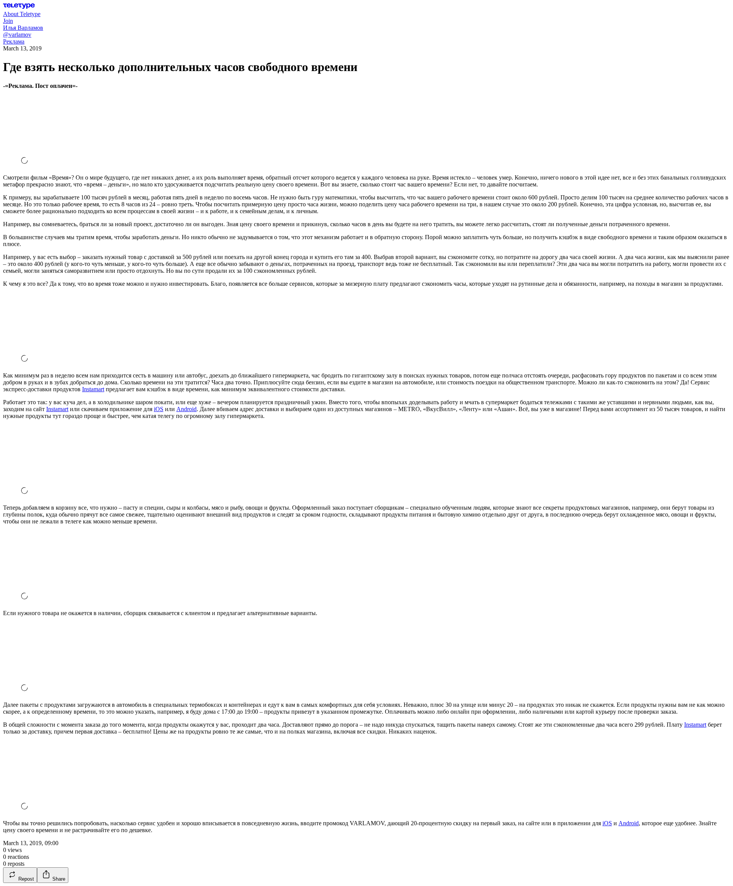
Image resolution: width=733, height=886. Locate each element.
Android (186, 409)
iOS (158, 409)
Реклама (13, 41)
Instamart (93, 389)
